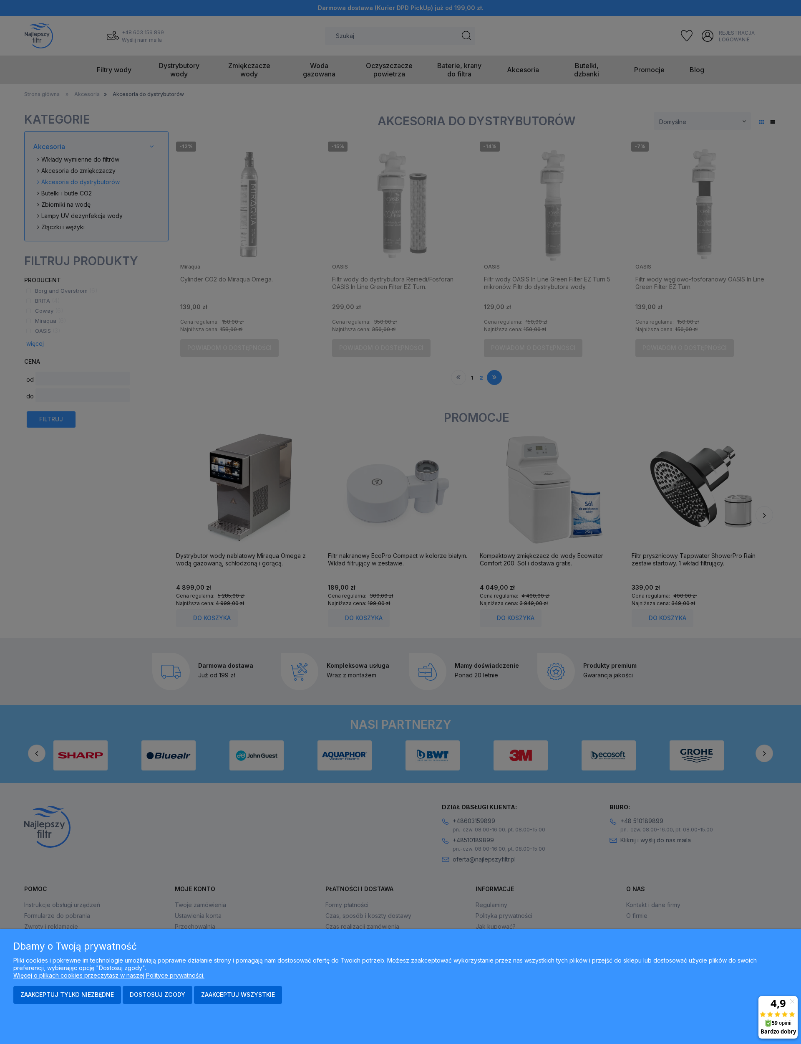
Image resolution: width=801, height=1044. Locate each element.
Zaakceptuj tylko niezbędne (67, 994)
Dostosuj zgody (157, 994)
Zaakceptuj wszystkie (238, 994)
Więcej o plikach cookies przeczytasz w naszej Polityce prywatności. (108, 975)
